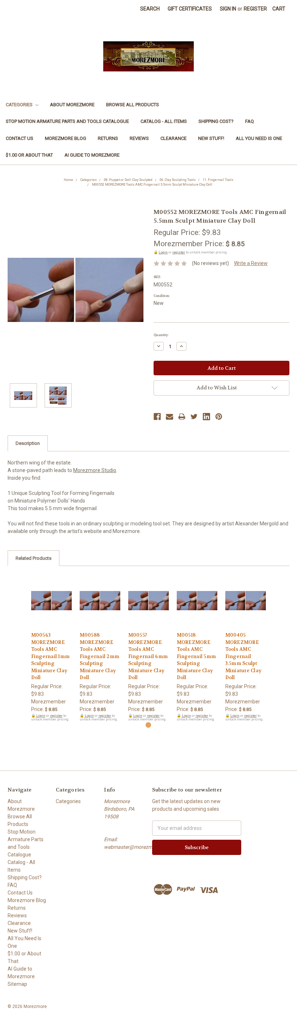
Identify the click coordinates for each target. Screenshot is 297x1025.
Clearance (173, 138)
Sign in (228, 9)
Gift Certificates (190, 9)
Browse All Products (132, 104)
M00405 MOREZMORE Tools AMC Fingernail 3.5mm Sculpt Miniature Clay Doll (243, 656)
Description (28, 443)
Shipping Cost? (216, 121)
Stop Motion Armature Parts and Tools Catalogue (67, 121)
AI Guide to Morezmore (92, 155)
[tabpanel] (51, 648)
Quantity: (161, 335)
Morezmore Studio (94, 470)
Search (150, 9)
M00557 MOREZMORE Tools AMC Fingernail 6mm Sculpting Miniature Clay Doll (148, 656)
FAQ (249, 121)
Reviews (139, 138)
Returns (108, 138)
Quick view (51, 594)
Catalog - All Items (164, 121)
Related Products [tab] (33, 558)
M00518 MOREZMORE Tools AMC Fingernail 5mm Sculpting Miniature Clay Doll (196, 656)
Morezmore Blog (65, 138)
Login (163, 252)
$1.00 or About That (29, 155)
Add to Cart (51, 607)
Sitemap (17, 984)
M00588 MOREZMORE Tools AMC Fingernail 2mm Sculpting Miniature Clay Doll (100, 656)
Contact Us (19, 138)
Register (255, 9)
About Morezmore (72, 104)
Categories (20, 104)
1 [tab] (148, 725)
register (178, 252)
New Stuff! (211, 138)
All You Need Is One (259, 138)
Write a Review (251, 263)
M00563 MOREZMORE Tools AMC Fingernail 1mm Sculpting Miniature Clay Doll (50, 656)
